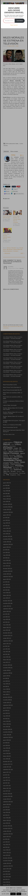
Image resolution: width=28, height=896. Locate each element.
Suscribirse (20, 20)
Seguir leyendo (14, 25)
